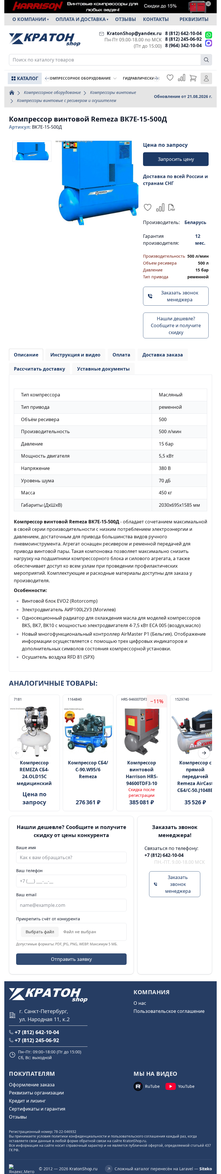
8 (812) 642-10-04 (183, 33)
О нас (140, 1003)
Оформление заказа (32, 1085)
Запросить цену (176, 159)
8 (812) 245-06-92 (183, 39)
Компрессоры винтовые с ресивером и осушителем (66, 100)
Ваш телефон (29, 870)
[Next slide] (156, 78)
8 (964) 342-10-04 (183, 45)
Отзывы (125, 19)
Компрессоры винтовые (113, 92)
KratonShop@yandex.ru (134, 33)
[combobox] (110, 59)
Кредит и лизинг (27, 1101)
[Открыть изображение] (96, 183)
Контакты (156, 19)
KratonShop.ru (83, 1168)
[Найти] (206, 59)
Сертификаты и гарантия (37, 1109)
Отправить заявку (71, 959)
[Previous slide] (47, 78)
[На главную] (44, 39)
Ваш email (26, 894)
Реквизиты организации (36, 1093)
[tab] (26, 355)
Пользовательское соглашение (169, 1011)
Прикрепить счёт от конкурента (48, 919)
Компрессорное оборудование (52, 92)
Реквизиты (194, 19)
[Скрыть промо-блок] (208, 3)
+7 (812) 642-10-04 (164, 855)
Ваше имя (26, 847)
